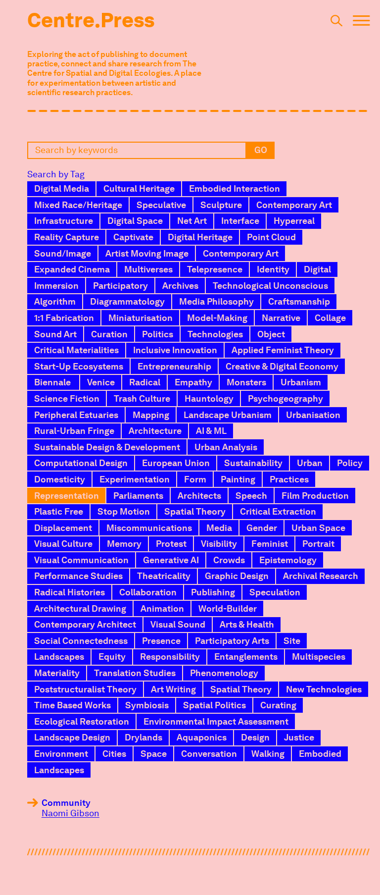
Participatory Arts (232, 640)
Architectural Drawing (80, 608)
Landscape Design (72, 737)
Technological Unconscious (270, 285)
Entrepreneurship (174, 366)
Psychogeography (285, 398)
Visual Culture (63, 543)
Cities (114, 753)
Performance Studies (78, 576)
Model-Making (217, 318)
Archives (180, 285)
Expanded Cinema (72, 269)
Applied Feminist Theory (283, 350)
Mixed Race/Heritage (78, 205)
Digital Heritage (200, 237)
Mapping (151, 415)
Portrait (318, 543)
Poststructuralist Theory (85, 689)
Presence (161, 640)
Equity (112, 656)
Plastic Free (58, 511)
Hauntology (209, 398)
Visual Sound (177, 624)
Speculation (274, 592)
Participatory (120, 285)
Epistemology (288, 560)
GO (260, 150)
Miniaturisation (140, 318)
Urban (310, 463)
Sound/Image (62, 253)
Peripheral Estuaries (76, 415)
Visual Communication (81, 560)
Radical (144, 382)
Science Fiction (66, 398)
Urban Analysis (225, 447)
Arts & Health (247, 624)
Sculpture (221, 205)
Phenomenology (224, 673)
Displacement (63, 528)
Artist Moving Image (147, 253)
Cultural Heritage (139, 188)
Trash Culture (142, 398)
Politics (157, 334)
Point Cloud (271, 237)
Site (292, 640)
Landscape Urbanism (228, 415)
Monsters (246, 382)
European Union (176, 463)
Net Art (192, 220)
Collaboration (148, 592)
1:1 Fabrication (64, 318)
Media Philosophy (216, 301)
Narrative (281, 318)
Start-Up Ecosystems (78, 366)
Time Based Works (72, 705)
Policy (350, 463)
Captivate (133, 237)
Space (154, 753)
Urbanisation (313, 415)
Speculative (161, 205)
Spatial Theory (195, 511)
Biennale (53, 382)
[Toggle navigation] (361, 23)
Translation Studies (135, 673)
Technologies (215, 334)
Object (271, 334)
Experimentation (134, 479)
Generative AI (171, 560)
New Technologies (324, 689)
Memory (124, 543)
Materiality (57, 673)
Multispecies (318, 656)
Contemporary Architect (85, 624)
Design (255, 737)
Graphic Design (237, 576)
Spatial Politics (214, 705)
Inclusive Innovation (175, 350)
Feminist (269, 543)
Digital (317, 269)
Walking (268, 753)
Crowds (229, 560)
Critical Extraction (278, 511)
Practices (289, 479)
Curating (278, 705)
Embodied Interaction (234, 188)
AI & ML (211, 430)
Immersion (56, 285)
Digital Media (61, 188)
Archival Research (320, 576)
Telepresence (214, 269)
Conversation (209, 753)
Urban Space (318, 528)
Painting (238, 479)
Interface (240, 220)
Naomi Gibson (70, 813)
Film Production (315, 495)
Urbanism (301, 382)
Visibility (219, 543)
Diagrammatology (127, 301)
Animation (162, 608)
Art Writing (173, 689)
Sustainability (253, 463)
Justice (299, 737)
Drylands (143, 737)
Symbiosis (147, 705)
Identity (273, 269)
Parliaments (138, 495)
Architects (199, 495)
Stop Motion (123, 511)
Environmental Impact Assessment (215, 721)
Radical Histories (69, 592)
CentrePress (90, 20)
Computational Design (81, 463)
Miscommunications (149, 528)
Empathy (193, 382)
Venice (101, 382)
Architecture (155, 430)
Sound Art (55, 334)
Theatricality (163, 576)
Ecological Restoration (81, 721)
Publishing (213, 592)
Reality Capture (66, 237)
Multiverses (148, 269)
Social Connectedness (81, 640)
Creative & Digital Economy (282, 366)
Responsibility (170, 656)
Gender (261, 528)
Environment (61, 753)
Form (195, 479)
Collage (330, 318)
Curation (109, 334)
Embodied (320, 753)
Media (219, 528)
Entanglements (246, 656)
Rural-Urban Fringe (74, 430)
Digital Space (135, 220)
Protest (171, 543)
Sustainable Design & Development (107, 447)
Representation (66, 495)
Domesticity (59, 479)
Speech (251, 495)
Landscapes (59, 656)
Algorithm (55, 301)
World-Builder (227, 608)
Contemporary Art (294, 205)
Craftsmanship (299, 301)
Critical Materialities (76, 350)
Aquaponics (202, 737)
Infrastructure (63, 220)
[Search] (336, 23)
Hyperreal (294, 220)
